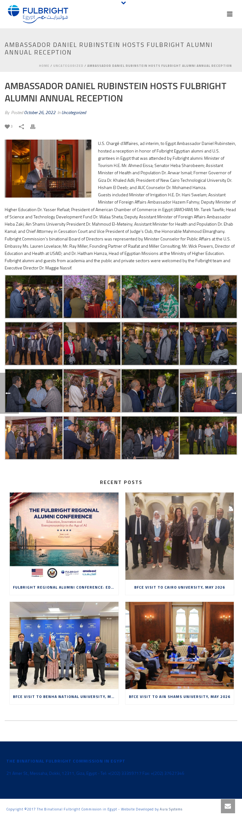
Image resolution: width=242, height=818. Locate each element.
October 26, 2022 (39, 112)
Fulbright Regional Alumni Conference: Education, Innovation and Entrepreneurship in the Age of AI (65, 587)
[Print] (36, 126)
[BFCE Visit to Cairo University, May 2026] (179, 536)
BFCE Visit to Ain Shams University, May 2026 (179, 697)
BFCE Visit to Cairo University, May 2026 (179, 587)
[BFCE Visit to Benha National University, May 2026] (64, 645)
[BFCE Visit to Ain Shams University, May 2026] (179, 645)
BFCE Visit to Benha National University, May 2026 (65, 697)
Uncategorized (68, 65)
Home (44, 65)
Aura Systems (171, 809)
